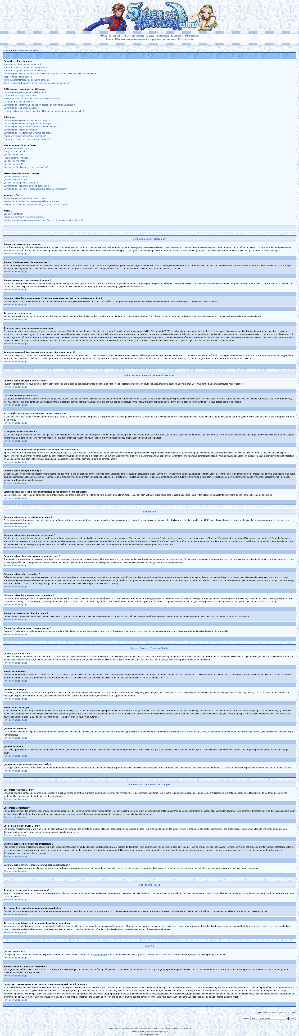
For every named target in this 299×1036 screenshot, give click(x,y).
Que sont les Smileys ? (14, 155)
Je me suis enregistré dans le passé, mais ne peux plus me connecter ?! (37, 83)
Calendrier (178, 36)
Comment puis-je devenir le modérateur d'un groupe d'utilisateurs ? (35, 189)
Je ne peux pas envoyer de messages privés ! (25, 198)
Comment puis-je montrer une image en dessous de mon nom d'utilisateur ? (39, 105)
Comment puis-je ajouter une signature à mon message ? (31, 126)
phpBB (142, 1032)
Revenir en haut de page (15, 254)
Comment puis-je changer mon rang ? (21, 108)
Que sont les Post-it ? (14, 164)
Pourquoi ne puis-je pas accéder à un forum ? (25, 136)
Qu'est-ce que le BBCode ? (16, 148)
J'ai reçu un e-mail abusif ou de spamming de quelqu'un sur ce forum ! (36, 204)
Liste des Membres (135, 36)
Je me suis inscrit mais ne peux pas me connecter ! (27, 80)
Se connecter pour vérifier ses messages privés (139, 40)
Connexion (171, 40)
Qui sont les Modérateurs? (16, 179)
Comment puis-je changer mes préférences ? (25, 92)
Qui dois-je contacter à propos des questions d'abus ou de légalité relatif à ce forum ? (43, 220)
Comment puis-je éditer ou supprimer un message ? (28, 123)
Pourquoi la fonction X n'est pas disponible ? (24, 217)
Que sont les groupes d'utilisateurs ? (21, 183)
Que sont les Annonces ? (15, 161)
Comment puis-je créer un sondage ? (21, 130)
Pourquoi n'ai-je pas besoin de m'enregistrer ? (25, 67)
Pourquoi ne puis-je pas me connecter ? (22, 64)
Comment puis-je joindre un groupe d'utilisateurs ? (27, 186)
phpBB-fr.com (154, 1035)
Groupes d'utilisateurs (159, 36)
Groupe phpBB (100, 954)
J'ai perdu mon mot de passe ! (18, 77)
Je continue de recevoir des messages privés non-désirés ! (31, 201)
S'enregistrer (193, 36)
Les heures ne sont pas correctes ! (20, 95)
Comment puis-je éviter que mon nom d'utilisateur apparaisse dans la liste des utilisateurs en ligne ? (51, 74)
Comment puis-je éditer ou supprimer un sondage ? (28, 133)
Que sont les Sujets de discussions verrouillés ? (26, 167)
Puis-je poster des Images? (16, 158)
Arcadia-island (186, 40)
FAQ (105, 36)
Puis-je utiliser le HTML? (15, 151)
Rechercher (117, 36)
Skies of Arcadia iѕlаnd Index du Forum (21, 50)
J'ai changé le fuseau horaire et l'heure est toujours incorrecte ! (33, 98)
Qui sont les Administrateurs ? (17, 176)
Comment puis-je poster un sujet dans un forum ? (27, 120)
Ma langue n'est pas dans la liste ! (19, 102)
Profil (110, 40)
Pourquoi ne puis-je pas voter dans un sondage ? (27, 139)
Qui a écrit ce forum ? (14, 214)
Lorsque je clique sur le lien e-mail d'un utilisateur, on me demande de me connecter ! (44, 111)
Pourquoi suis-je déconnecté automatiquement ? (26, 70)
